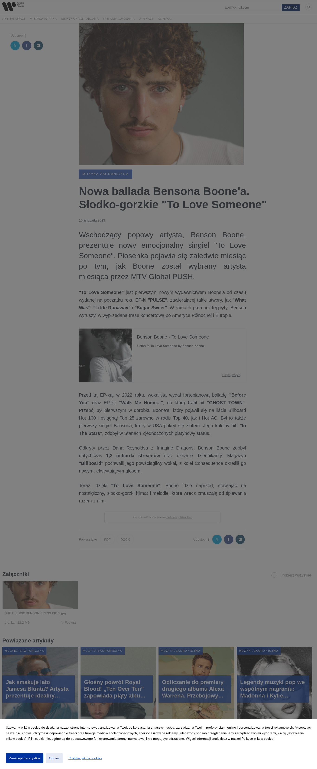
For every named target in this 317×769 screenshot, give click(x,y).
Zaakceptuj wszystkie (24, 758)
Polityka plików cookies (85, 758)
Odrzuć (54, 758)
